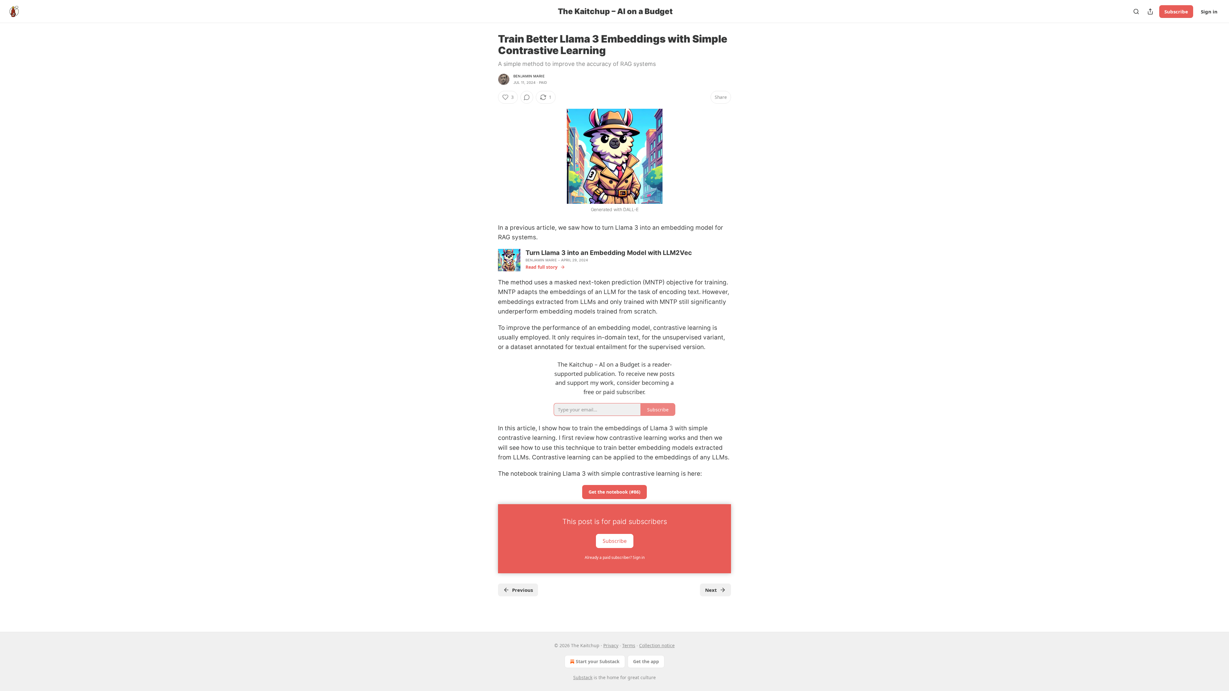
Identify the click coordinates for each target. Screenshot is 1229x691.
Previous (522, 590)
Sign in (1209, 11)
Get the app (646, 661)
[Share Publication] (1150, 11)
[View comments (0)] (526, 97)
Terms (628, 645)
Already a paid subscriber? (615, 557)
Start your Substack (598, 661)
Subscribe (1176, 11)
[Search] (1136, 11)
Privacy (610, 645)
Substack (582, 677)
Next (711, 590)
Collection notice (657, 645)
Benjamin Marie (529, 76)
